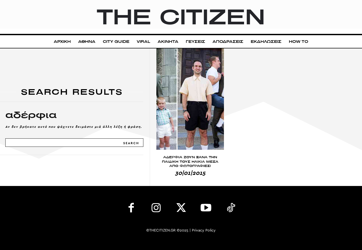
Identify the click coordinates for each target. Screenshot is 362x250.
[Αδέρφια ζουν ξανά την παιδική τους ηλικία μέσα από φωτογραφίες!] (190, 99)
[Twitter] (181, 209)
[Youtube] (206, 209)
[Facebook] (131, 209)
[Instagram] (156, 209)
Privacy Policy (204, 230)
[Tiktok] (231, 209)
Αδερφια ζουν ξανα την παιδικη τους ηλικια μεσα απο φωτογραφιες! (190, 161)
